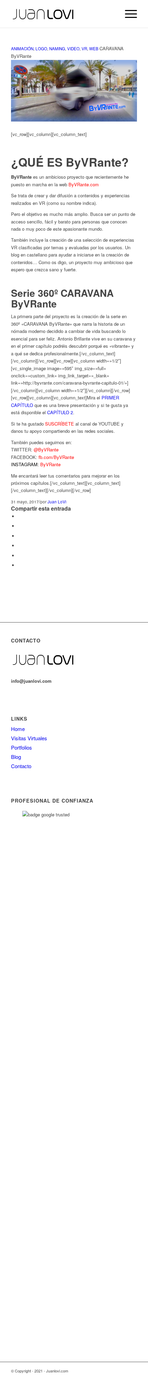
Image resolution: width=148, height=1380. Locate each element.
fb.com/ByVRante (56, 457)
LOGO (41, 48)
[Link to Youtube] (111, 1371)
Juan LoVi (56, 501)
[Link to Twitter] (101, 1371)
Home (18, 728)
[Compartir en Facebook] (19, 516)
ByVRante (50, 464)
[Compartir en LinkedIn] (19, 555)
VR (84, 48)
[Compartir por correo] (19, 565)
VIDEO (73, 48)
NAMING (57, 48)
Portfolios (21, 747)
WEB (93, 48)
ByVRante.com (83, 184)
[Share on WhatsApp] (19, 536)
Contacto (21, 766)
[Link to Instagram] (121, 1371)
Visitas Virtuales (29, 738)
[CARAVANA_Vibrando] (74, 119)
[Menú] (127, 14)
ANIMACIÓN (22, 48)
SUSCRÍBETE (59, 423)
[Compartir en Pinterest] (19, 545)
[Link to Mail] (132, 1371)
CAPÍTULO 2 (60, 412)
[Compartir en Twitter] (19, 526)
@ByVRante (46, 449)
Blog (16, 756)
